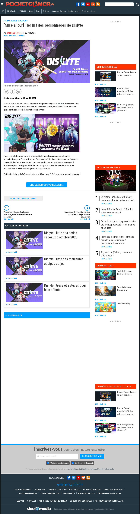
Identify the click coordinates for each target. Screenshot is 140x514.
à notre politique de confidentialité (102, 469)
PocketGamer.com (22, 489)
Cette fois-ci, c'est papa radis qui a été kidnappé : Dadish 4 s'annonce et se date (118, 224)
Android (12, 35)
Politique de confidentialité (109, 501)
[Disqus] (47, 352)
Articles (46, 11)
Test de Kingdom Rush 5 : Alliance (124, 272)
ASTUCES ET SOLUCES (16, 20)
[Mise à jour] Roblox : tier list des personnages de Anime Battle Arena (18, 213)
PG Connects (69, 493)
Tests (38, 11)
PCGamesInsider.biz (92, 489)
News (31, 11)
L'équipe (20, 501)
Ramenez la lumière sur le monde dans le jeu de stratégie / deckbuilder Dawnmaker (117, 240)
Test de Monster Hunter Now (124, 289)
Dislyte (21, 35)
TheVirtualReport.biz (50, 493)
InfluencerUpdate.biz (113, 489)
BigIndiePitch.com (86, 493)
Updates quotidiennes (59, 463)
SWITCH (22, 11)
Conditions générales (81, 501)
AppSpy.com (39, 489)
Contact (31, 501)
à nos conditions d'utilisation (77, 469)
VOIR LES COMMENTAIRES (23, 198)
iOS (2, 11)
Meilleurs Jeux (73, 11)
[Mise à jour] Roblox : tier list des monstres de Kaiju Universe (77, 213)
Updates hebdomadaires (84, 463)
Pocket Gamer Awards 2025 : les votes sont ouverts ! (125, 91)
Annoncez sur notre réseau (53, 501)
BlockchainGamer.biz (28, 493)
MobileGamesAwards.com (109, 493)
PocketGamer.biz (71, 489)
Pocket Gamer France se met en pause (126, 74)
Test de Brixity (123, 303)
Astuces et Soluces (59, 11)
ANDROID (11, 11)
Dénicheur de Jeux (89, 11)
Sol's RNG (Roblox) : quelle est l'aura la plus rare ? (126, 107)
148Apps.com (55, 489)
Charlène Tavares (14, 33)
